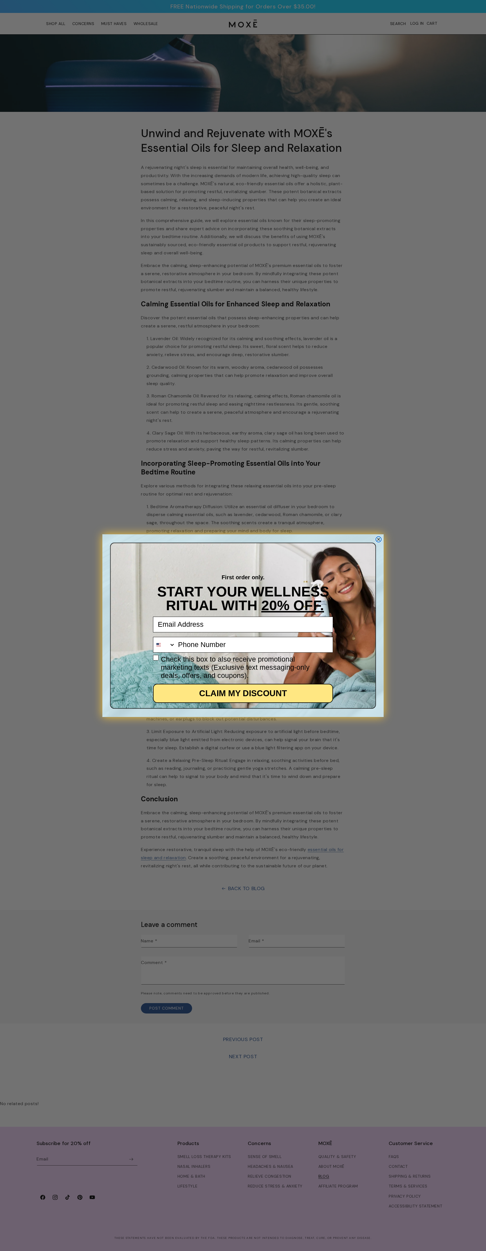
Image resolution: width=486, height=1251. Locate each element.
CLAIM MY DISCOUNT (243, 693)
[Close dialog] (378, 539)
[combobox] (164, 644)
